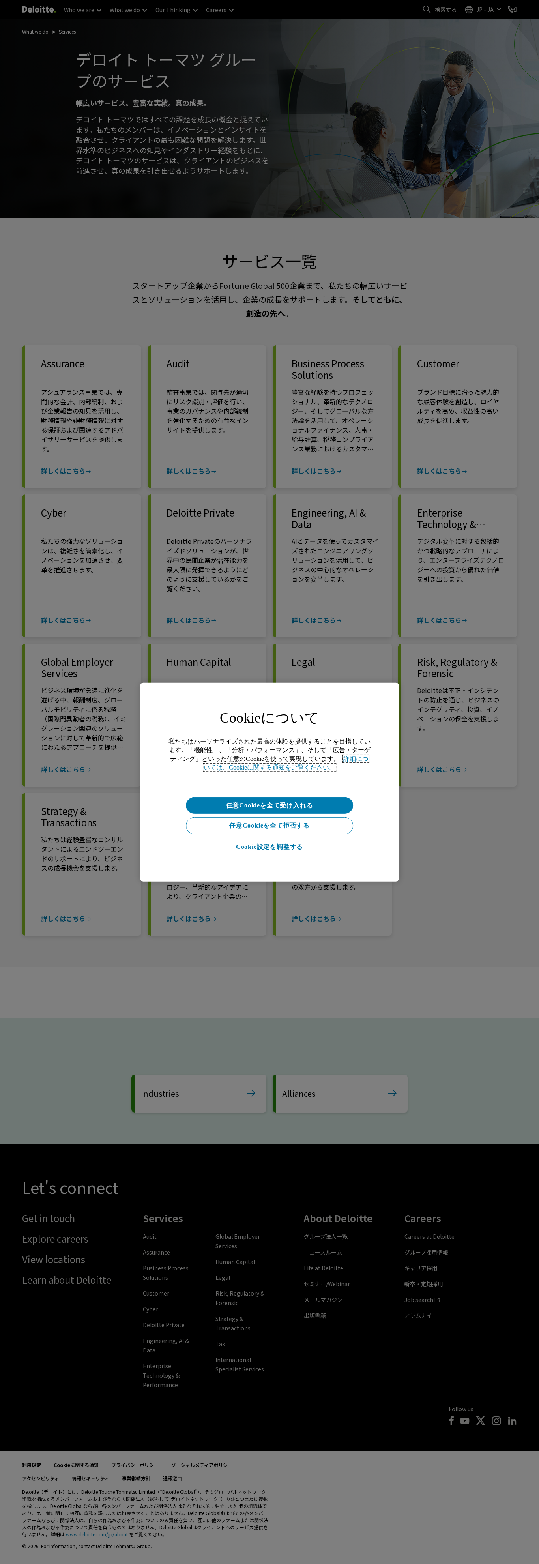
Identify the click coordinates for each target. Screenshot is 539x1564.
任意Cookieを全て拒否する (269, 825)
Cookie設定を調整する (269, 846)
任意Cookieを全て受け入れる (269, 805)
